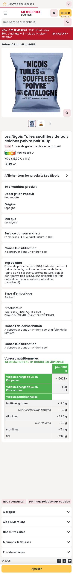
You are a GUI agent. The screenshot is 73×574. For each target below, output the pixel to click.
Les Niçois (10, 222)
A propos (9, 512)
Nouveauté (19, 201)
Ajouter (36, 569)
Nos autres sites (14, 532)
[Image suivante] (50, 123)
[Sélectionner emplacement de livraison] (54, 13)
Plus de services (14, 552)
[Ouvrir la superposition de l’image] (67, 113)
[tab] (36, 82)
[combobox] (32, 22)
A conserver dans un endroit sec (25, 251)
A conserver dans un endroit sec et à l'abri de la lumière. (35, 331)
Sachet (9, 297)
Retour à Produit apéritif (18, 44)
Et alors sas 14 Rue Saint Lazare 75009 (28, 237)
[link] (49, 501)
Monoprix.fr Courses (17, 542)
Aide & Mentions (14, 522)
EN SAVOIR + (60, 33)
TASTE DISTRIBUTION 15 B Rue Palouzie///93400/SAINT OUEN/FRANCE (29, 313)
